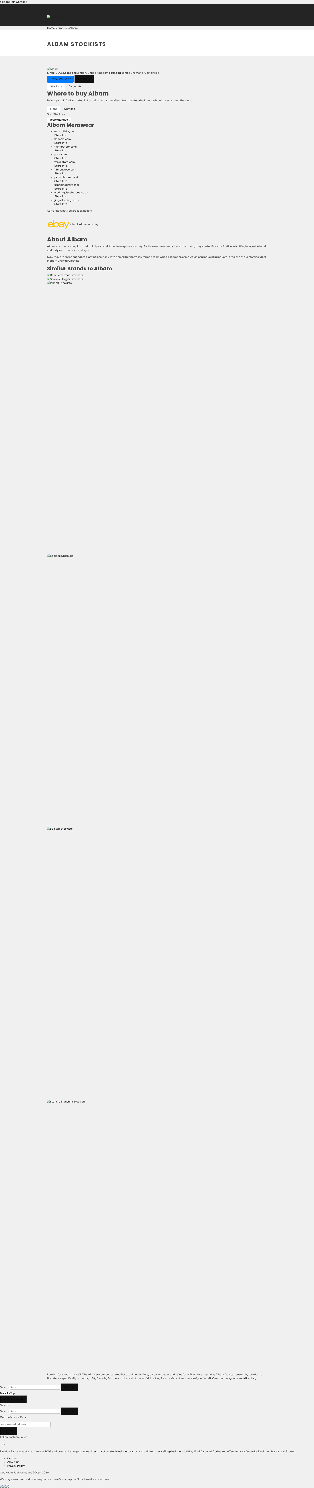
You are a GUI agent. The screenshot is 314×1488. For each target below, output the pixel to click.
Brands (62, 28)
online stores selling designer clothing (168, 1451)
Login (3, 5)
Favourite (84, 79)
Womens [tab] (69, 108)
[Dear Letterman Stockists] (65, 275)
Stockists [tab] (56, 86)
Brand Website (60, 79)
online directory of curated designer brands (109, 1451)
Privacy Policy (16, 1465)
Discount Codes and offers (217, 1451)
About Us (13, 1462)
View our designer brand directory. (234, 1378)
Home (51, 28)
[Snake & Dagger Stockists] (65, 279)
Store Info (60, 135)
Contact (12, 1458)
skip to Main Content (13, 1)
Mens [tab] (53, 108)
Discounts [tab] (75, 86)
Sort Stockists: (56, 114)
